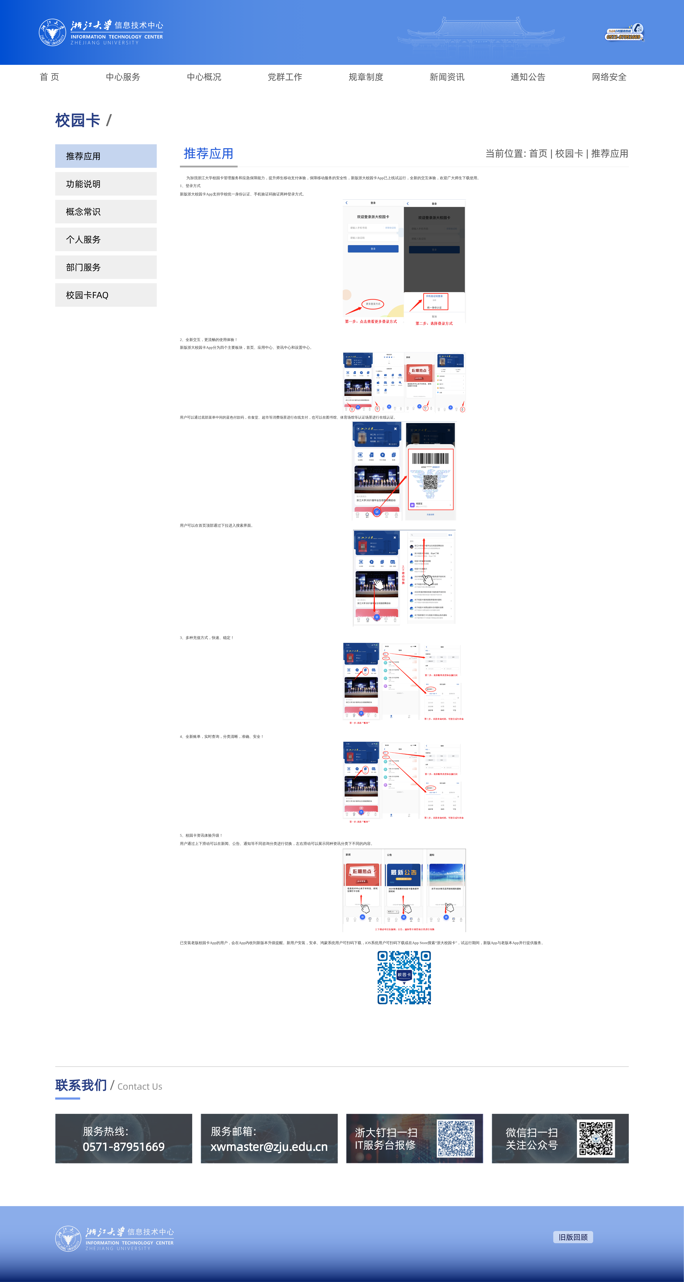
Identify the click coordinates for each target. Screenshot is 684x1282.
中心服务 (122, 77)
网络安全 (609, 77)
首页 (538, 153)
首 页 (49, 77)
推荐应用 (610, 153)
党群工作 (285, 77)
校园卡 (569, 153)
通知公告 (528, 77)
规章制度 (366, 77)
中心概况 (203, 77)
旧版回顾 (573, 1237)
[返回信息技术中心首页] (101, 20)
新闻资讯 (447, 77)
